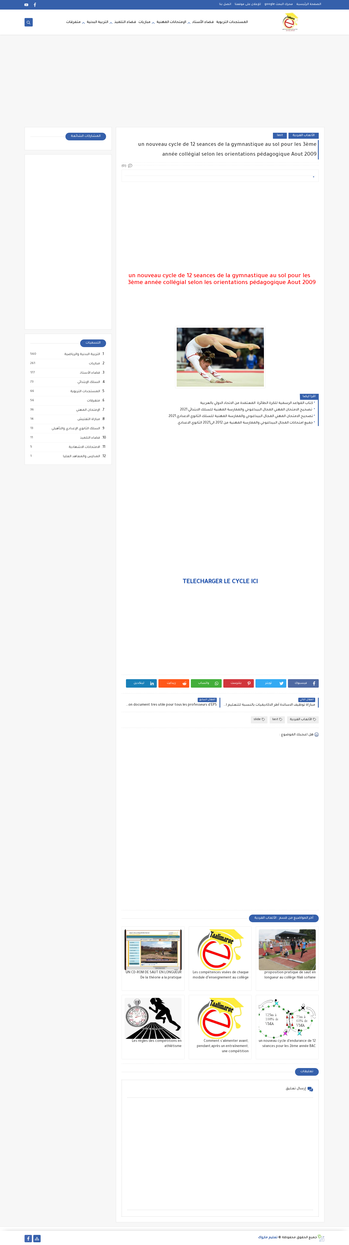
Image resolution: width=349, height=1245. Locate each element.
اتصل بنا (225, 4)
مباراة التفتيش (88, 419)
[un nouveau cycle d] (287, 1018)
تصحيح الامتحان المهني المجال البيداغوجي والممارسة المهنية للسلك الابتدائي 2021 (246, 410)
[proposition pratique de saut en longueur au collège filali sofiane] (287, 949)
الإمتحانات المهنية (171, 22)
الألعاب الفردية (304, 135)
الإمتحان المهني (88, 410)
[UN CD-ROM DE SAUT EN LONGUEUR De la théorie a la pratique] (153, 949)
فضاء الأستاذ (89, 373)
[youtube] (26, 4)
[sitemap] (37, 1238)
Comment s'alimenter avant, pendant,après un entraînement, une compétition (223, 1046)
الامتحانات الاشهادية (84, 447)
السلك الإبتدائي (88, 382)
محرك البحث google (278, 4)
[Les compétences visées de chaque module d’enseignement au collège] (220, 949)
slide (257, 719)
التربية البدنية (97, 22)
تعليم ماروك (268, 1238)
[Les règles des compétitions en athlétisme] (153, 1018)
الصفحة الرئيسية (308, 4)
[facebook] (35, 4)
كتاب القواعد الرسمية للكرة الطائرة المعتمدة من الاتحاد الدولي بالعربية (256, 403)
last (280, 135)
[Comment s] (220, 1018)
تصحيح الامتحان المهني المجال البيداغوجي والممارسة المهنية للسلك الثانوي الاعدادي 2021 (241, 416)
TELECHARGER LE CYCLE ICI (220, 582)
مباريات (145, 22)
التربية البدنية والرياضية (82, 354)
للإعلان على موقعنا (248, 4)
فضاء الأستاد (203, 22)
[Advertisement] (174, 84)
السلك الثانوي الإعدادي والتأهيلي (75, 429)
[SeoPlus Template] (320, 1238)
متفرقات (73, 22)
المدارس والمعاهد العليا (81, 457)
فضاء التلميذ (125, 22)
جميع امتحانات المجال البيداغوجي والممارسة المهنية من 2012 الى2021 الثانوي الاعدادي (245, 423)
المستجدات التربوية (232, 22)
